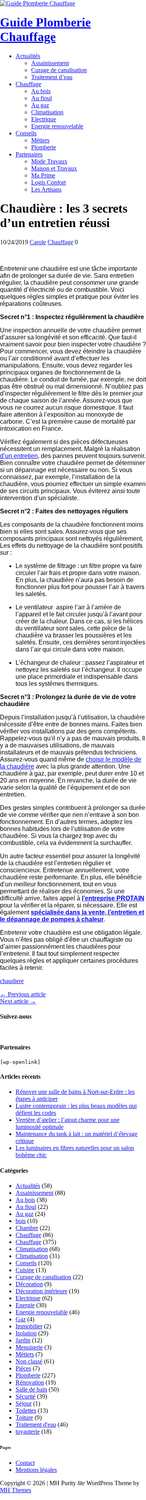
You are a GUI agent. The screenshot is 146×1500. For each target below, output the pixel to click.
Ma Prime (43, 175)
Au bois (41, 91)
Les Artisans (46, 189)
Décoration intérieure (41, 1291)
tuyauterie (28, 1431)
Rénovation (30, 1382)
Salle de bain (31, 1389)
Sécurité (25, 1396)
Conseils (26, 133)
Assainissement (50, 63)
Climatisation (47, 112)
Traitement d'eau (36, 1424)
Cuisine (25, 1270)
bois (21, 1221)
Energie (25, 1305)
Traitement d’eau (51, 77)
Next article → (18, 1001)
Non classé (29, 1361)
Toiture (24, 1417)
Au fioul (41, 98)
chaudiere (12, 981)
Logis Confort (48, 182)
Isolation (26, 1333)
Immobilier (29, 1326)
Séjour (24, 1403)
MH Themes (15, 1490)
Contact (25, 1462)
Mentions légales (36, 1469)
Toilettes (26, 1410)
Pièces (23, 1368)
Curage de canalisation (59, 70)
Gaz (21, 1319)
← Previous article (23, 994)
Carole (38, 242)
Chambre (27, 1228)
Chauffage (28, 84)
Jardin (23, 1340)
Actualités (28, 56)
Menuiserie (29, 1347)
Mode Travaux (49, 161)
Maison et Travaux (54, 168)
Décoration (29, 1284)
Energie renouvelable (57, 126)
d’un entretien (19, 456)
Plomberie (43, 147)
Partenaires (29, 154)
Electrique (43, 119)
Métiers (40, 140)
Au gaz (40, 105)
